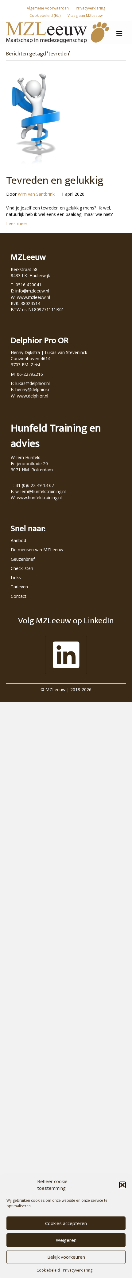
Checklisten (22, 568)
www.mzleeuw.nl (33, 297)
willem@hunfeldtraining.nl (40, 491)
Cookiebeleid (48, 1270)
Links (16, 577)
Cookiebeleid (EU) (44, 15)
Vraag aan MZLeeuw (85, 15)
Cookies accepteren (66, 1223)
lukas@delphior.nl (32, 383)
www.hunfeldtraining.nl (39, 497)
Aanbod (18, 540)
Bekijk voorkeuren (66, 1257)
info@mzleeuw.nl (32, 291)
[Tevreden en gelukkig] (35, 118)
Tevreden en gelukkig (54, 180)
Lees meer (16, 223)
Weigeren (66, 1240)
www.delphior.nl (32, 396)
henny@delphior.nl (33, 389)
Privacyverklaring (77, 1270)
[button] (122, 1185)
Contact (18, 596)
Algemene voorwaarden (48, 8)
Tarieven (19, 587)
